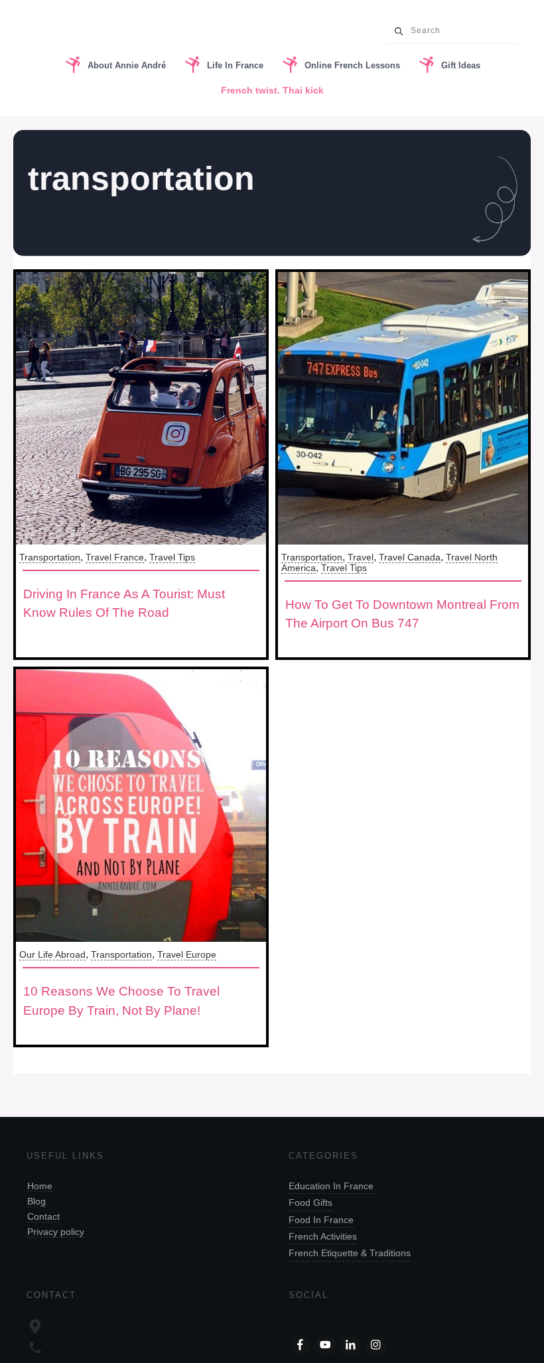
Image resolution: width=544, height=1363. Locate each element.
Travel (361, 557)
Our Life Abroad (52, 954)
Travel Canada (410, 557)
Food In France (321, 1219)
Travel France (115, 557)
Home (39, 1186)
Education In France (331, 1186)
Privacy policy (55, 1231)
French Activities (323, 1236)
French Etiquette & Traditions (350, 1253)
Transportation (49, 557)
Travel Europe (186, 954)
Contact (43, 1216)
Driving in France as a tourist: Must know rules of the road (124, 603)
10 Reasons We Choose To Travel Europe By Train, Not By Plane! (121, 1000)
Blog (36, 1201)
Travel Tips (172, 557)
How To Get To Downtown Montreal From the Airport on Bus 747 (402, 614)
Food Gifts (310, 1202)
